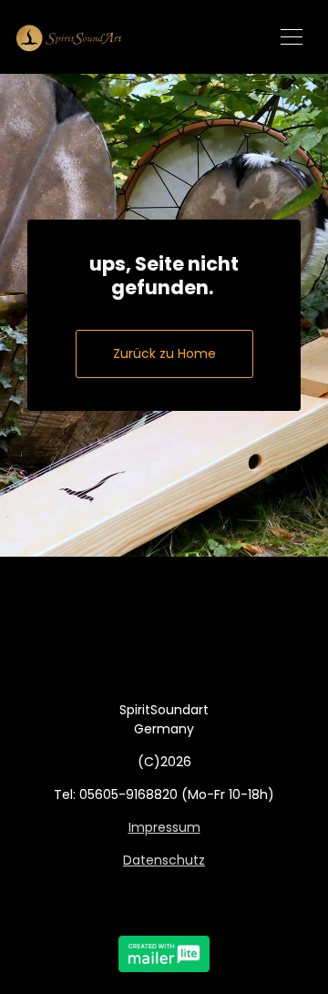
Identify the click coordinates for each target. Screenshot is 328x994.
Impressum (164, 827)
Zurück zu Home (164, 353)
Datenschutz (164, 860)
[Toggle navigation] (291, 37)
